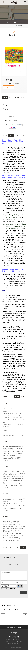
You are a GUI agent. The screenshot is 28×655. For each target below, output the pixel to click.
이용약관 (20, 627)
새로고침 (21, 586)
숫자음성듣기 (18, 586)
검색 (3, 614)
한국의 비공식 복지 (11, 605)
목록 (25, 614)
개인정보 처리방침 (10, 627)
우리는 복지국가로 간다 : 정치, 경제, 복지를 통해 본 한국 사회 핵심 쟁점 (13, 609)
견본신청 (8, 87)
